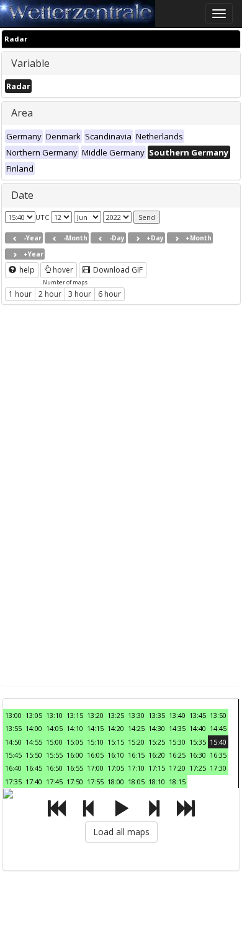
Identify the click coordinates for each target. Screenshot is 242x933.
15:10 (95, 742)
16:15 (136, 755)
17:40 (33, 781)
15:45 (13, 755)
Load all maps (121, 832)
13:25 (115, 715)
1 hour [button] (20, 294)
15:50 (33, 755)
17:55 (95, 781)
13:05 (33, 715)
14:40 (197, 728)
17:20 (177, 768)
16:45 (33, 768)
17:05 (115, 768)
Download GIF (117, 270)
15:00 (54, 742)
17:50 (74, 781)
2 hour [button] (49, 294)
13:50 (218, 715)
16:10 (115, 755)
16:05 (95, 755)
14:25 (136, 728)
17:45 (54, 781)
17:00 (95, 768)
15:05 (74, 742)
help (26, 270)
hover (63, 270)
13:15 (74, 715)
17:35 (13, 781)
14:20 (115, 728)
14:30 (156, 728)
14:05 (54, 728)
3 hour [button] (79, 294)
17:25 (197, 768)
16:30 (197, 755)
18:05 (136, 781)
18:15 (177, 781)
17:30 (218, 768)
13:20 (95, 715)
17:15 (156, 768)
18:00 (115, 781)
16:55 (74, 768)
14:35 (177, 728)
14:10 (74, 728)
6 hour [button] (109, 294)
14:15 (95, 728)
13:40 (177, 715)
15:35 (197, 742)
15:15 (115, 742)
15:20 (136, 742)
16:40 (13, 768)
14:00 (33, 728)
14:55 (33, 742)
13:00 (13, 715)
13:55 (13, 728)
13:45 (197, 715)
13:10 (54, 715)
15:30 (177, 742)
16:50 (54, 768)
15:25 (156, 742)
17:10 (136, 768)
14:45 (218, 728)
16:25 (177, 755)
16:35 (218, 755)
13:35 (156, 715)
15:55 (54, 755)
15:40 (218, 742)
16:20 (156, 755)
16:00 (74, 755)
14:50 (13, 742)
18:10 (156, 781)
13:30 (136, 715)
